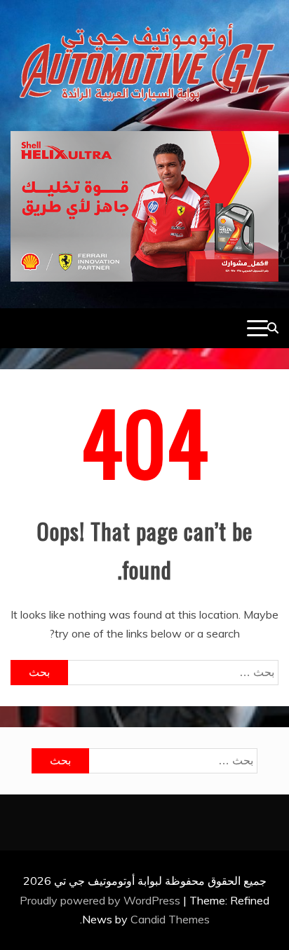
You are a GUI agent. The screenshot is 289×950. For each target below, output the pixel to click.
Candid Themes (170, 919)
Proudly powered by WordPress (101, 900)
